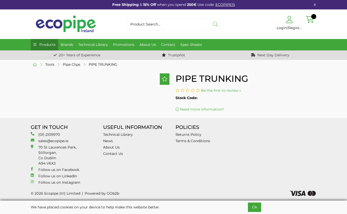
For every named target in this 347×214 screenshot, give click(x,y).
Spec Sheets (191, 44)
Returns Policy (188, 134)
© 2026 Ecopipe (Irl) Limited (55, 193)
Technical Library (93, 44)
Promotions (123, 44)
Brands (67, 44)
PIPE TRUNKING (103, 64)
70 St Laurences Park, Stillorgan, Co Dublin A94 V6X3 (57, 155)
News (108, 141)
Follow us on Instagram (59, 182)
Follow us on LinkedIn (57, 176)
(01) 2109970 (49, 134)
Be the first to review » (221, 90)
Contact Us (113, 153)
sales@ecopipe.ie (53, 141)
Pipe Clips (71, 64)
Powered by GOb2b (102, 193)
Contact (168, 44)
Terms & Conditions (193, 141)
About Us (147, 44)
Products (47, 44)
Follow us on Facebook (58, 169)
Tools (49, 64)
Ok (254, 207)
